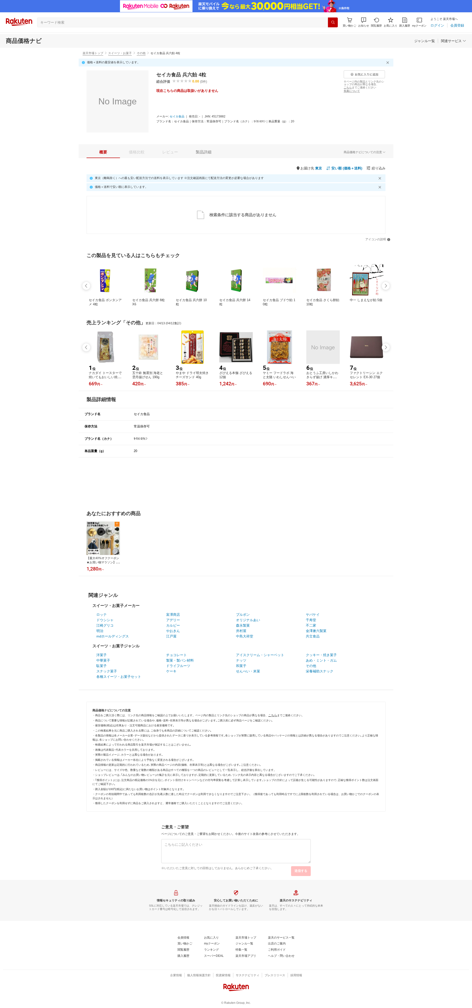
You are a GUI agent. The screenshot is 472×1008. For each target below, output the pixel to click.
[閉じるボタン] (388, 62)
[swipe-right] (386, 286)
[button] (363, 22)
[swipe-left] (86, 286)
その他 (141, 53)
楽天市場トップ (93, 53)
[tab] (103, 152)
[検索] (333, 22)
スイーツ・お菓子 (120, 53)
